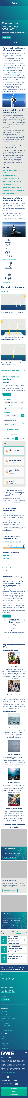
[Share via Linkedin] (2, 978)
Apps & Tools (4, 1048)
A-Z (5, 444)
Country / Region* (8, 406)
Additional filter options (12, 429)
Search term (7, 412)
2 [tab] (14, 42)
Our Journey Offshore (8, 193)
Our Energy (4, 1014)
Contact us (6, 999)
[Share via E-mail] (9, 978)
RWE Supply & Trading (8, 514)
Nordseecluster (18, 72)
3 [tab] (16, 42)
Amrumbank (5, 558)
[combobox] (17, 402)
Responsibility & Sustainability (9, 1021)
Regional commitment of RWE (10, 187)
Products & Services (6, 1016)
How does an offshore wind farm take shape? (12, 171)
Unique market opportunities (10, 181)
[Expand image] (21, 242)
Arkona (4, 565)
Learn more (6, 37)
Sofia (3, 571)
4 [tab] (15, 637)
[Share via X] (13, 978)
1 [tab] (12, 42)
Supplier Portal (5, 1043)
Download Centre (6, 1045)
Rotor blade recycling (8, 184)
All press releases (18, 932)
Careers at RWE (5, 1023)
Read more (7, 616)
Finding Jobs (4, 1036)
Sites (2, 1038)
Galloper (4, 561)
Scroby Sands (6, 555)
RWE (2, 967)
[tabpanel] (14, 26)
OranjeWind (13, 76)
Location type (7, 399)
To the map (7, 394)
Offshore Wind (8, 424)
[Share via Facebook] (6, 978)
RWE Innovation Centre (7, 1041)
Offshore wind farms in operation (11, 178)
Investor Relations (6, 1025)
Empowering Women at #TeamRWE (12, 190)
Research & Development (8, 1018)
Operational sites (9, 420)
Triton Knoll (5, 568)
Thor (9, 70)
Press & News (5, 1028)
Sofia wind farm (6, 69)
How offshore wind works (9, 175)
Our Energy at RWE (11, 967)
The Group (4, 1011)
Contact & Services (6, 1030)
